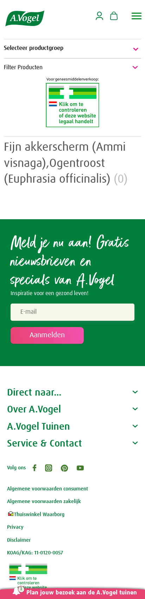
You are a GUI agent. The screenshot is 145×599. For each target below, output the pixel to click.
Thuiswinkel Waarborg (39, 514)
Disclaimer (19, 540)
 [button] (137, 16)
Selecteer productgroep (33, 48)
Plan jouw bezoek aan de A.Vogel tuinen (81, 593)
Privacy (15, 527)
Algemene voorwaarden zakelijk (44, 501)
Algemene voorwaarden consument (47, 488)
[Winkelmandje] (114, 16)
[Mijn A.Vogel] (99, 19)
